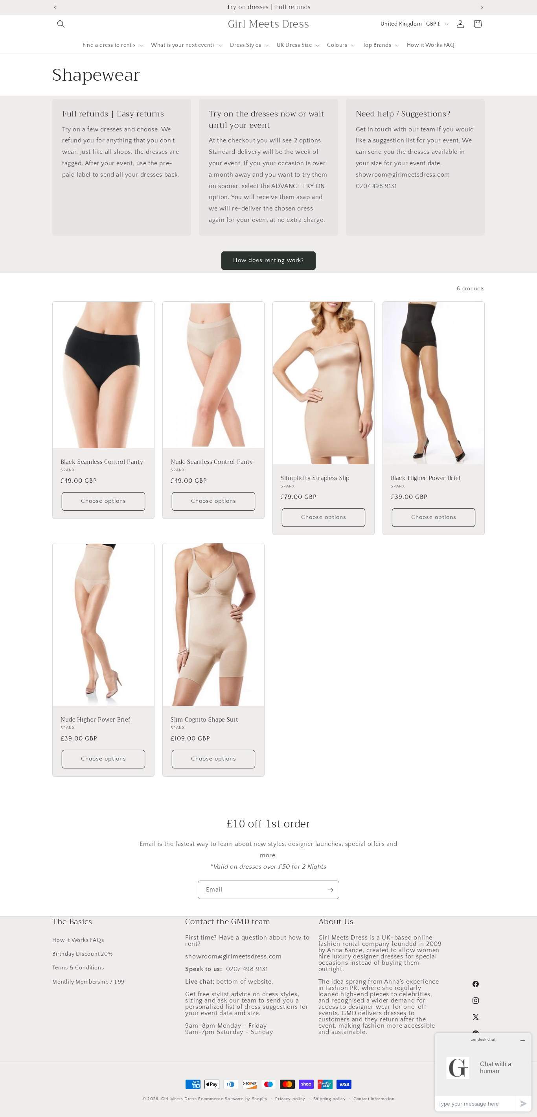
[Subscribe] (330, 890)
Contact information (373, 1099)
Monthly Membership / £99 (88, 982)
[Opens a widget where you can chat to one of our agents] (483, 1072)
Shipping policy (329, 1099)
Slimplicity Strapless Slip (315, 478)
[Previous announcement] (55, 7)
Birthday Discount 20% (82, 954)
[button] (61, 24)
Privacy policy (290, 1099)
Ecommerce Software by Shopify (232, 1099)
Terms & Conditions (78, 968)
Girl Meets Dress (179, 1099)
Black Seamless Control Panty (102, 461)
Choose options (103, 501)
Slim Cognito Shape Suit (204, 720)
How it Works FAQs (78, 940)
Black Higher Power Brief (426, 478)
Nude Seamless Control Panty (212, 461)
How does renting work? (268, 260)
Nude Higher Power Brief (95, 720)
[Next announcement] (482, 7)
